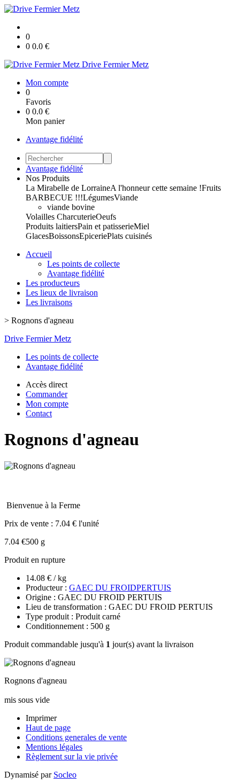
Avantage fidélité (54, 139)
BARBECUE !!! (54, 197)
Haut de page (48, 727)
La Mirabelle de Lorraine (68, 187)
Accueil (39, 254)
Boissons (64, 235)
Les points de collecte (83, 263)
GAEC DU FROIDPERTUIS (120, 587)
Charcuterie (76, 216)
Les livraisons (49, 302)
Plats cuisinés (129, 235)
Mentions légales (54, 746)
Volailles (41, 216)
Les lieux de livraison (62, 292)
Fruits (211, 187)
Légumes (98, 197)
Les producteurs (53, 283)
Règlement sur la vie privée (72, 756)
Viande (126, 197)
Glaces (37, 235)
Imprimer (41, 718)
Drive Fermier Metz (37, 338)
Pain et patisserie (106, 226)
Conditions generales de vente (76, 737)
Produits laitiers (52, 226)
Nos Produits (48, 178)
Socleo (64, 774)
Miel (141, 226)
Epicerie (93, 235)
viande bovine (71, 207)
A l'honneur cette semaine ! (156, 187)
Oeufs (106, 216)
